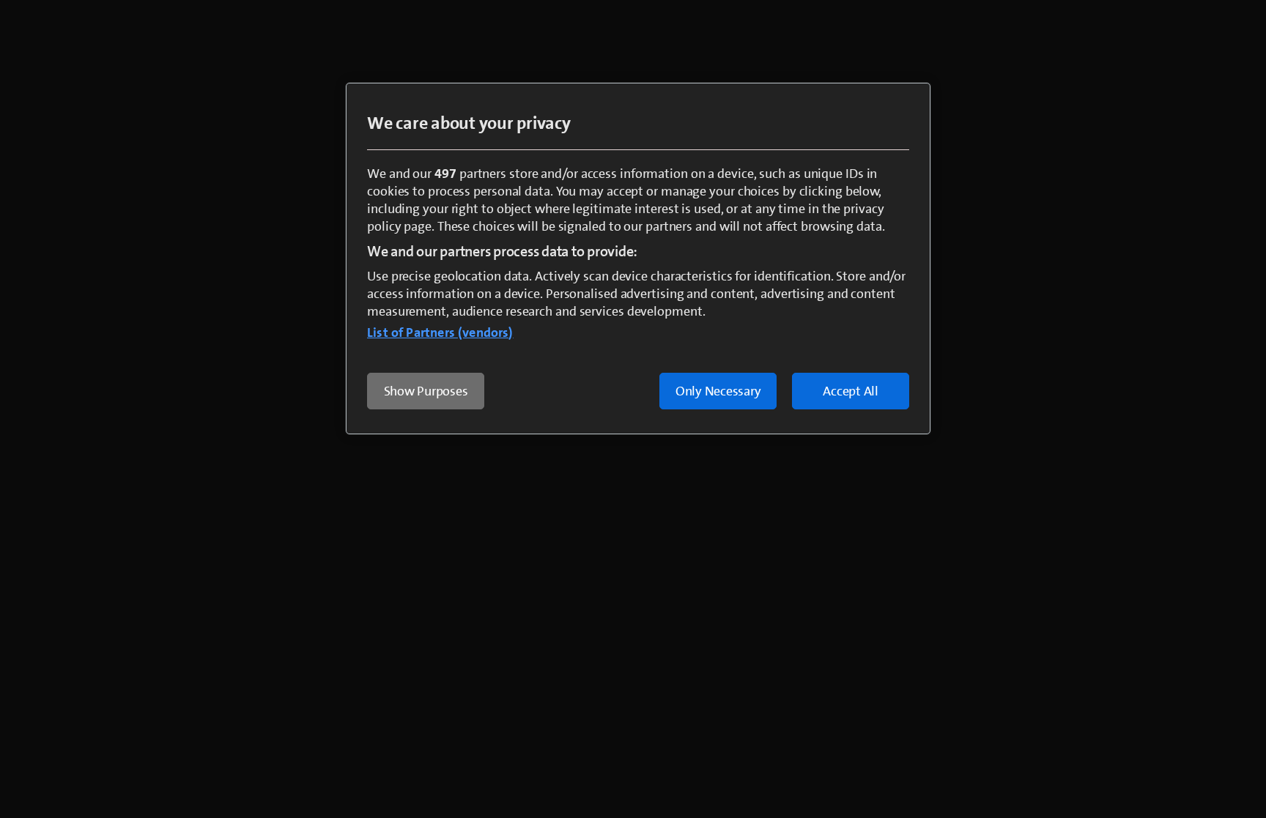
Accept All (850, 391)
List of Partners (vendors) (440, 332)
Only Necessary (718, 391)
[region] (638, 258)
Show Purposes (426, 391)
